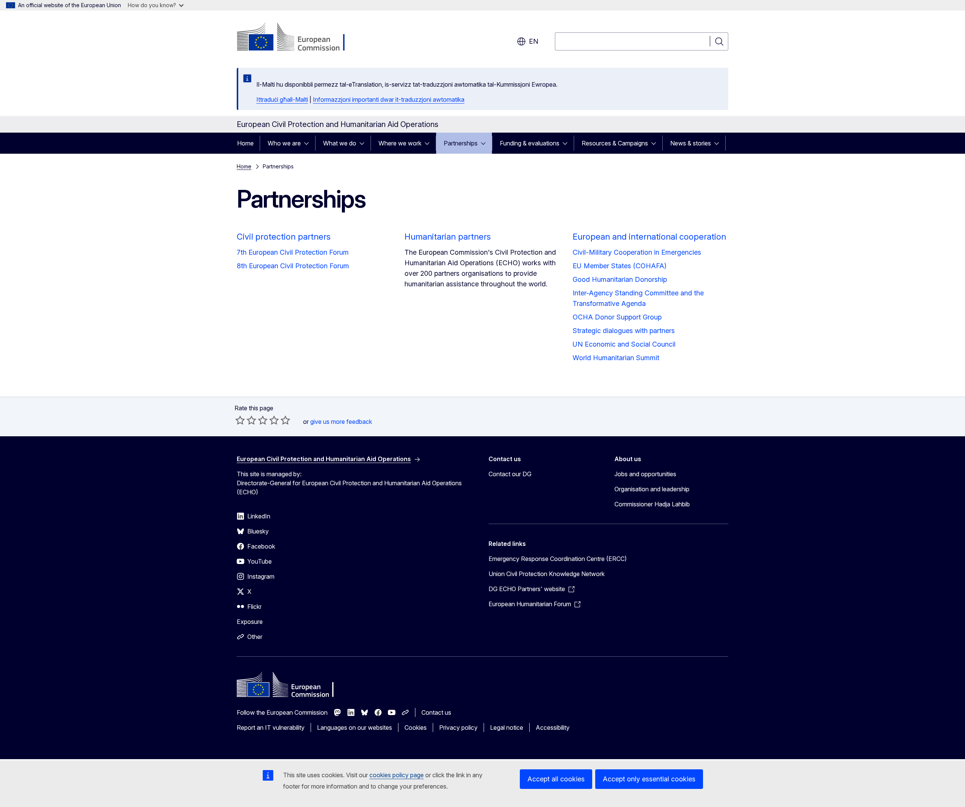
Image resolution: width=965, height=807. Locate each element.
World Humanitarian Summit (616, 358)
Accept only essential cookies (649, 779)
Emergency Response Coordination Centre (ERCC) (558, 558)
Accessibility (553, 727)
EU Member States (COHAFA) (619, 266)
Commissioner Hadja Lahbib (652, 504)
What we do (339, 143)
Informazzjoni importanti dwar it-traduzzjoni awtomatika (388, 99)
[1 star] (240, 420)
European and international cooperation (649, 236)
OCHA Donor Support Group (617, 317)
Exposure (250, 621)
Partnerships (461, 143)
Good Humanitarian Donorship (620, 279)
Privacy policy (458, 727)
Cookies (415, 727)
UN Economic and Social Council (624, 344)
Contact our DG (510, 474)
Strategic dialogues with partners (624, 331)
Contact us (436, 712)
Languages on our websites (354, 727)
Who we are (284, 143)
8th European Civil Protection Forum (293, 266)
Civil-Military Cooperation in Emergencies (637, 252)
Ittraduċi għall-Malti (282, 99)
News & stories (690, 143)
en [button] (533, 41)
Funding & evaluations (529, 143)
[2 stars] (245, 420)
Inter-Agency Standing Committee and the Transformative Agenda (638, 298)
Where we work (399, 143)
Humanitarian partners (447, 236)
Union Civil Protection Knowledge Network (547, 574)
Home (245, 143)
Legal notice (506, 727)
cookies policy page (396, 775)
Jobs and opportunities (645, 474)
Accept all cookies (556, 779)
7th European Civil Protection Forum (293, 252)
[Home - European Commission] (297, 38)
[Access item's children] (308, 143)
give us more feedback (341, 421)
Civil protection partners (284, 236)
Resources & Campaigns (615, 143)
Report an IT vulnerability (271, 727)
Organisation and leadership (651, 489)
